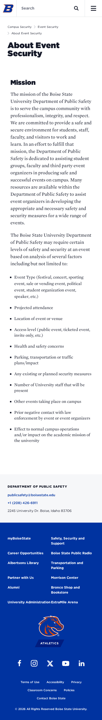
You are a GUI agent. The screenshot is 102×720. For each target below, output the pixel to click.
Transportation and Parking (67, 565)
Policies (69, 690)
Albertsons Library (23, 563)
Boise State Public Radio (71, 553)
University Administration (29, 602)
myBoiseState (19, 538)
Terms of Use (30, 682)
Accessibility (55, 682)
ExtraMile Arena (64, 602)
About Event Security (26, 33)
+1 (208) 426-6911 (23, 503)
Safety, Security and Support (67, 540)
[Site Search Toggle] (76, 8)
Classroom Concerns (42, 690)
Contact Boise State (51, 698)
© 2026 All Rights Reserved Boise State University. (51, 709)
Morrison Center (64, 578)
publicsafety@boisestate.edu (31, 495)
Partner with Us (21, 578)
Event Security (48, 27)
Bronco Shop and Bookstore (65, 589)
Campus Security (20, 27)
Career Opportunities (25, 553)
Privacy (76, 682)
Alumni (13, 587)
